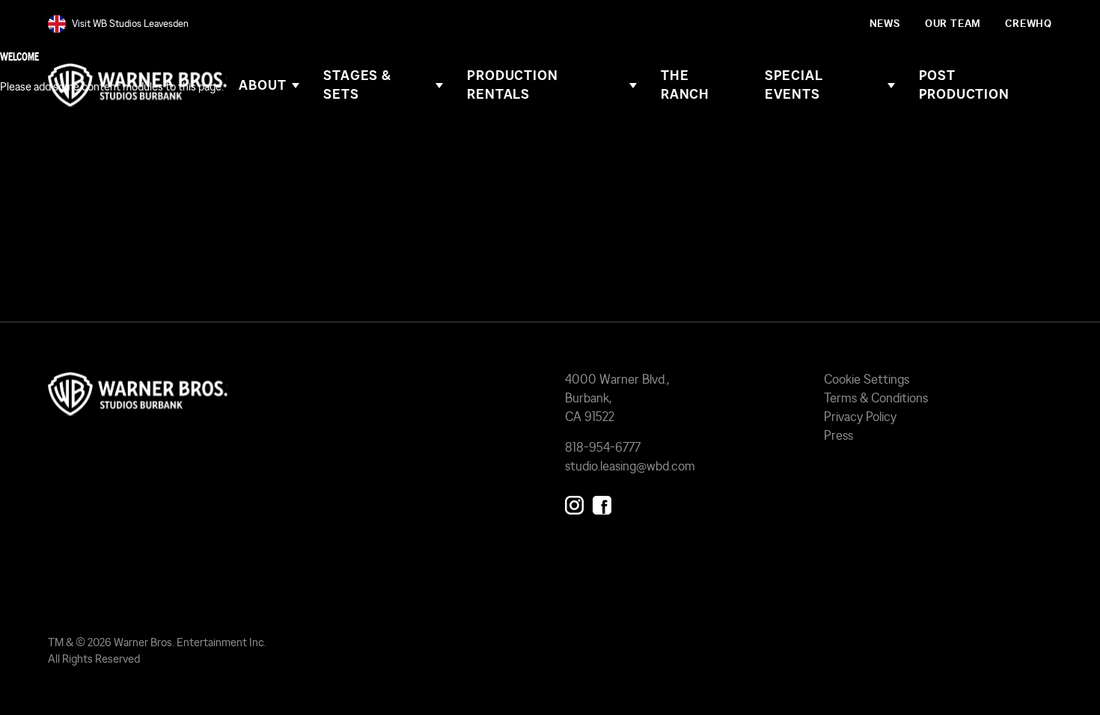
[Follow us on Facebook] (602, 501)
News (885, 23)
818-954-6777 (603, 446)
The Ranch (685, 85)
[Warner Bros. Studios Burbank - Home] (291, 394)
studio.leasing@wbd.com (630, 465)
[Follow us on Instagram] (574, 501)
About (262, 85)
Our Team (953, 23)
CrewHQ (1028, 23)
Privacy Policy (860, 416)
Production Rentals (512, 85)
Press (838, 435)
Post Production (964, 85)
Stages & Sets (357, 85)
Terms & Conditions (876, 397)
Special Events (794, 85)
